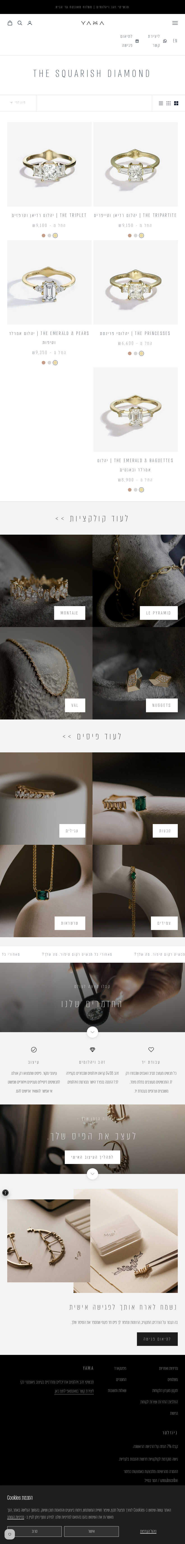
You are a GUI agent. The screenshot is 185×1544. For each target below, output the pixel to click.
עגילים (72, 831)
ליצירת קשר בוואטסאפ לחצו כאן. (74, 1391)
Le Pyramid (158, 613)
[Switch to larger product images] (176, 103)
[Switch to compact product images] (161, 103)
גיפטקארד (120, 1368)
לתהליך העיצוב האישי (92, 1157)
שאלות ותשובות (117, 1390)
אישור (91, 1531)
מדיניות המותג (15, 1517)
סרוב (34, 1531)
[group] (92, 997)
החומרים (121, 1379)
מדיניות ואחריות (168, 1368)
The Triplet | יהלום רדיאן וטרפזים (49, 215)
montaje (70, 613)
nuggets (162, 705)
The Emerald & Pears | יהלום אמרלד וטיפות (49, 338)
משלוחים (173, 1379)
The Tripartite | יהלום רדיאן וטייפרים (135, 215)
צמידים (164, 923)
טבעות (165, 831)
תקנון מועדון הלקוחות (165, 1390)
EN (175, 41)
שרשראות (70, 923)
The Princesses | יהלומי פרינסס (135, 333)
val (75, 705)
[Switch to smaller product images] (168, 103)
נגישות (174, 1413)
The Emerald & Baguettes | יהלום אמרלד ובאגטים (135, 465)
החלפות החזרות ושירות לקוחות (159, 1402)
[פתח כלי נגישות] (5, 1192)
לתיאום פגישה (157, 1339)
